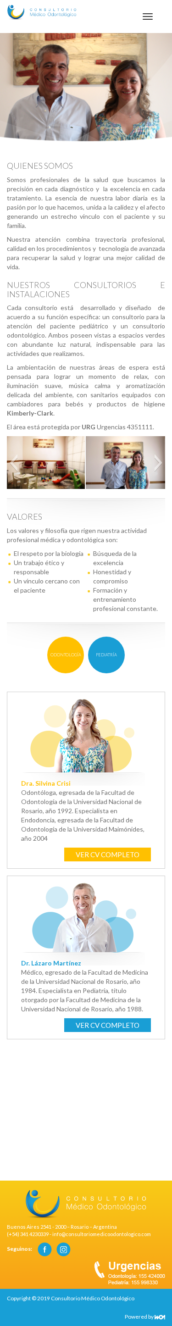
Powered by (140, 1316)
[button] (13, 463)
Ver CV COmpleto (107, 854)
